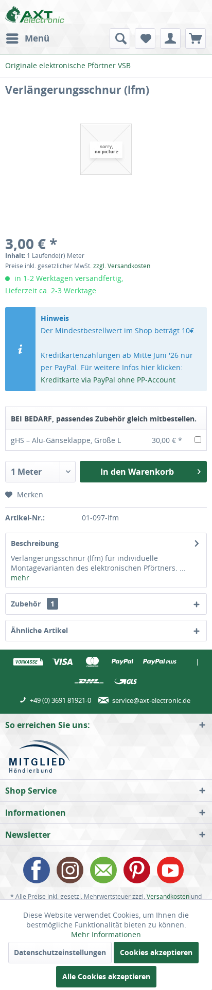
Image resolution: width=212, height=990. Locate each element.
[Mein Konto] (170, 38)
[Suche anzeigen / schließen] (120, 38)
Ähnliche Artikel (39, 630)
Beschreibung (35, 543)
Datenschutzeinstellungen (60, 952)
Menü (37, 38)
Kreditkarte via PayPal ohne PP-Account (108, 380)
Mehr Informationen (106, 934)
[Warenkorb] (195, 38)
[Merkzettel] (145, 38)
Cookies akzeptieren (156, 952)
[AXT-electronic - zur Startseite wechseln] (34, 14)
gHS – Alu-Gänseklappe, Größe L (66, 440)
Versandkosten (168, 896)
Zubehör (33, 604)
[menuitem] (27, 38)
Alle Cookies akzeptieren (106, 976)
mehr (20, 577)
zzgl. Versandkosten (121, 265)
